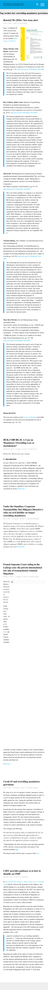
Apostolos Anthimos (33, 788)
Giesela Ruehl (23, 23)
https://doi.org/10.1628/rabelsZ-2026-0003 (16, 189)
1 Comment (18, 449)
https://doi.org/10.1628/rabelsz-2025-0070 (24, 113)
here (4, 632)
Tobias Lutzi (33, 449)
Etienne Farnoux (34, 577)
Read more (21, 489)
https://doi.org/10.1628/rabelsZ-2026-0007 (16, 340)
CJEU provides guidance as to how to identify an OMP (22, 872)
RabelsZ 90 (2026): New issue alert (20, 20)
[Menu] (41, 4)
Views (25, 449)
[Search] (36, 4)
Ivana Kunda (24, 877)
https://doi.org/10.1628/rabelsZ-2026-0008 (30, 69)
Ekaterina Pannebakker (33, 519)
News (15, 23)
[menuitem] (36, 4)
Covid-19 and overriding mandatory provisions (21, 783)
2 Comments (15, 519)
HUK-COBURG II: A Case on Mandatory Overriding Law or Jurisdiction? (18, 443)
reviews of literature (29, 417)
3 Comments (18, 577)
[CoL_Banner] (14, 4)
